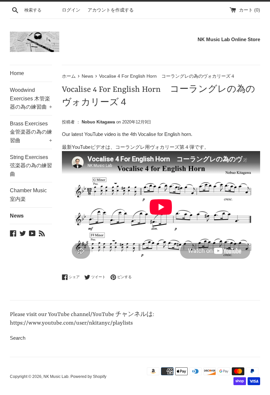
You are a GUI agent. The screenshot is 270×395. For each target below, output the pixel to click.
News (17, 216)
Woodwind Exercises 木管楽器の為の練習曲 (31, 98)
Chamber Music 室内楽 (28, 195)
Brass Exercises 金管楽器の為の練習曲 (31, 132)
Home (17, 73)
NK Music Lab (55, 376)
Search (17, 338)
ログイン (71, 10)
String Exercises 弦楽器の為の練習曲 (31, 165)
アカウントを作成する (111, 10)
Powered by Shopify (88, 376)
